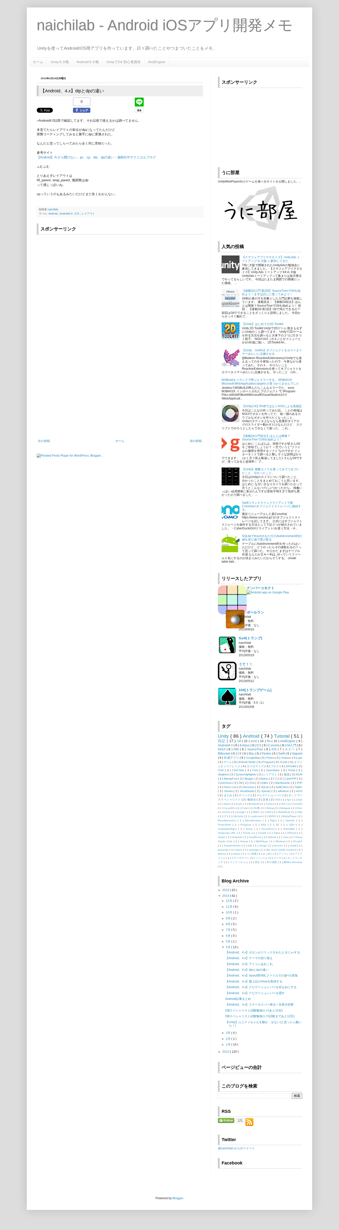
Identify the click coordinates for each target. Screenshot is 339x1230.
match (239, 849)
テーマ (278, 858)
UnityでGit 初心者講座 (123, 62)
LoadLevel (256, 816)
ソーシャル (262, 858)
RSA (264, 824)
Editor (265, 782)
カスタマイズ (256, 766)
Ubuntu (229, 791)
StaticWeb (289, 829)
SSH (292, 824)
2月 (228, 1039)
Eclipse (245, 745)
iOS (274, 749)
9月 (228, 918)
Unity (224, 736)
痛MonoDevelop (293, 862)
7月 (228, 930)
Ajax (289, 799)
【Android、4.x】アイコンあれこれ (249, 964)
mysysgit (254, 849)
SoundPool (269, 829)
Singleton (224, 774)
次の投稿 (44, 441)
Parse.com (230, 787)
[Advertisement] (79, 271)
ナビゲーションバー (269, 795)
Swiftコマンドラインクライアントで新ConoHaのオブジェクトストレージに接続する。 (271, 506)
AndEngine (156, 62)
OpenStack (273, 770)
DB (241, 782)
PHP (299, 782)
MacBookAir (283, 782)
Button (264, 778)
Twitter (298, 787)
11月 (229, 906)
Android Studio (247, 761)
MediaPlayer (290, 816)
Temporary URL (227, 833)
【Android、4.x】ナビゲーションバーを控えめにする (261, 987)
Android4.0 (66, 213)
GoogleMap (253, 757)
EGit (252, 782)
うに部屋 (252, 853)
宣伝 (258, 862)
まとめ (228, 795)
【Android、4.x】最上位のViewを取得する (253, 981)
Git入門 (291, 745)
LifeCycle (238, 816)
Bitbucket (224, 753)
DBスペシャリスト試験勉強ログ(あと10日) (254, 1010)
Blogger (249, 778)
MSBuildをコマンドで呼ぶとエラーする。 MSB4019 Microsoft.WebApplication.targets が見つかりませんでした (260, 381)
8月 (228, 924)
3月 (228, 1033)
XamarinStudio (233, 845)
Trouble (262, 833)
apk (300, 757)
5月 (228, 941)
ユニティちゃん (239, 862)
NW (237, 749)
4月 (228, 947)
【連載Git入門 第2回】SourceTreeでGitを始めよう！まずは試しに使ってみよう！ (271, 292)
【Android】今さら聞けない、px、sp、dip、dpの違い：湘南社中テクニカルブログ (96, 157)
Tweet (277, 833)
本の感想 (272, 862)
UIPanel (292, 833)
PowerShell (225, 824)
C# (239, 753)
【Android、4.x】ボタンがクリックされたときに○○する (262, 952)
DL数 (257, 808)
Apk (300, 799)
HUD (269, 812)
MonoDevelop (254, 820)
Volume (244, 841)
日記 (222, 741)
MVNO (273, 816)
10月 (229, 912)
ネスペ (290, 749)
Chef (221, 770)
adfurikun (284, 791)
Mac (252, 753)
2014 (226, 896)
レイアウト (88, 213)
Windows (281, 841)
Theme (247, 833)
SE (278, 824)
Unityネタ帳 (60, 62)
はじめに (268, 853)
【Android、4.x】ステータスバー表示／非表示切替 (259, 1004)
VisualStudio (247, 791)
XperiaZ (266, 791)
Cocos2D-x (230, 808)
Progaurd (246, 824)
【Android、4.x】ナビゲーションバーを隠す (255, 993)
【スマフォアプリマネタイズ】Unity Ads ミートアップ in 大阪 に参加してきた (271, 258)
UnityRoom (255, 837)
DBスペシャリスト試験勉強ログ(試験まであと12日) (260, 1016)
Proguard (268, 761)
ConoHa (274, 745)
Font (255, 770)
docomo (279, 845)
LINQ (299, 812)
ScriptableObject (228, 829)
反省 (266, 799)
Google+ (242, 812)
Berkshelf (254, 803)
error (254, 741)
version (236, 853)
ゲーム (228, 761)
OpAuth (291, 820)
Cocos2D (297, 803)
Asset (227, 803)
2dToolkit (291, 766)
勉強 (287, 774)
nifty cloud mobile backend (281, 849)
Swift (282, 753)
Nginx (274, 820)
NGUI (222, 749)
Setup (250, 829)
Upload (272, 837)
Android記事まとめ (238, 999)
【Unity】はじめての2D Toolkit (262, 324)
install (293, 845)
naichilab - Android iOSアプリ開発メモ (165, 25)
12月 (229, 901)
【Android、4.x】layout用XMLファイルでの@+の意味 (261, 975)
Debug (270, 808)
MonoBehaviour (227, 820)
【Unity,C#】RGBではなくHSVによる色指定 (272, 406)
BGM (299, 774)
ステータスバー (241, 858)
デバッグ (245, 795)
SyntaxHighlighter (246, 774)
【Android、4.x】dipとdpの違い (247, 970)
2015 (226, 890)
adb (250, 845)
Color (245, 808)
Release (286, 757)
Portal (292, 770)
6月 (228, 936)
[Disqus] (120, 373)
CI (276, 778)
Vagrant (297, 753)
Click (283, 803)
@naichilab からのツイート (236, 1148)
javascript (224, 849)
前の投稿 (196, 441)
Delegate (285, 808)
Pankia (267, 753)
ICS (77, 213)
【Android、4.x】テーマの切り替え (249, 958)
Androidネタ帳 (87, 62)
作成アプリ (232, 758)
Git (239, 741)
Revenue (249, 787)
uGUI (299, 791)
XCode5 (297, 841)
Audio (239, 803)
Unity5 (222, 837)
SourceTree (255, 749)
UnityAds (237, 837)
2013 (226, 1051)
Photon (270, 757)
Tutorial (282, 736)
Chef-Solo (238, 770)
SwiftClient (282, 787)
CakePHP (290, 778)
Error (299, 808)
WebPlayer (262, 841)
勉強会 (252, 799)
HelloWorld (284, 812)
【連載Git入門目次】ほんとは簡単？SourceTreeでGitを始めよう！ (266, 437)
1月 (228, 1044)
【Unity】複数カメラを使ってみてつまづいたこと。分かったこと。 (271, 471)
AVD (278, 799)
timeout (222, 853)
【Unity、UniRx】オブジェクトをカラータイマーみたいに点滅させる (272, 352)
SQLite (265, 787)
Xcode (284, 761)
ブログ (275, 766)
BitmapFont (231, 778)
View (286, 837)
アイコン (284, 853)
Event (227, 812)
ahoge (263, 845)
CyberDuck (225, 782)
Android (53, 213)
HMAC (257, 812)
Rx (269, 741)
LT (225, 816)
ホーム (38, 62)
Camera (270, 803)
